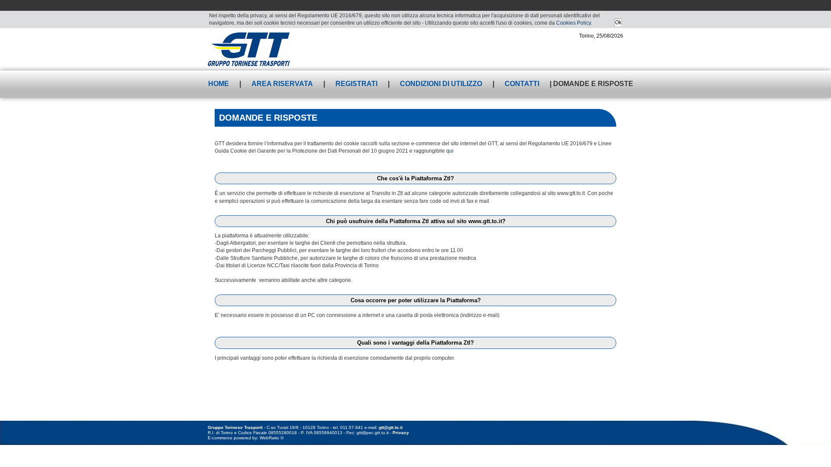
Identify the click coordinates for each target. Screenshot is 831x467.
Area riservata (282, 83)
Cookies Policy (573, 23)
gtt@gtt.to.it (391, 427)
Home (218, 83)
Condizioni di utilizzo (441, 83)
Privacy (401, 432)
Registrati (356, 83)
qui (450, 151)
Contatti (522, 83)
